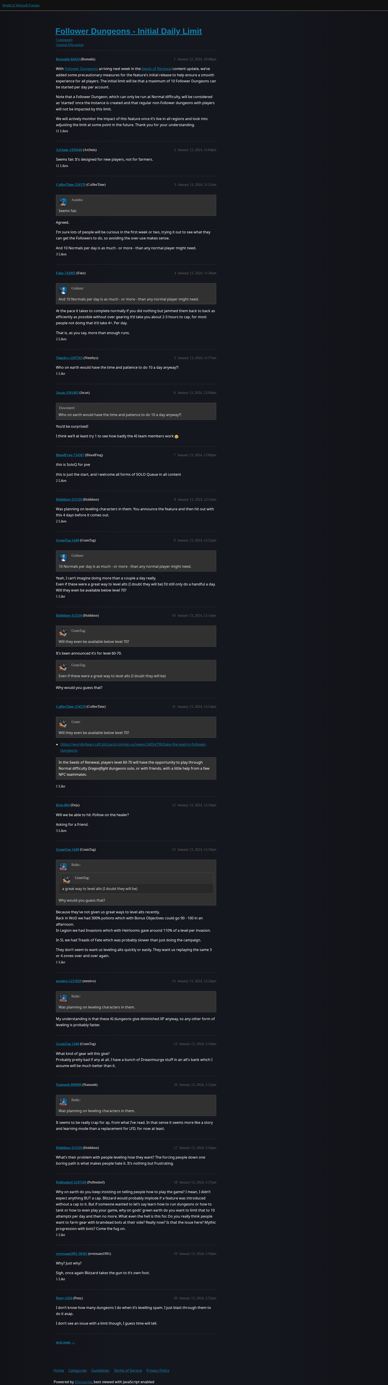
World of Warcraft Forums (21, 5)
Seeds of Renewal (157, 68)
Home (59, 1370)
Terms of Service (128, 1370)
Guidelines (100, 1370)
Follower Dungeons (81, 68)
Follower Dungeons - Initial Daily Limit (128, 31)
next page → (65, 1342)
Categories (77, 1370)
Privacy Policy (157, 1370)
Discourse (83, 1381)
